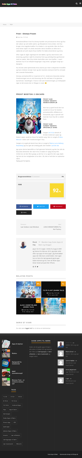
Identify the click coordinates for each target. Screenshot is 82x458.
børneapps (6, 414)
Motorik (19, 444)
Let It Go (51, 132)
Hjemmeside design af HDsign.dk (69, 454)
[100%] (6, 357)
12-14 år (6, 405)
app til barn (13, 409)
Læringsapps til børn (10, 439)
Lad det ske (55, 145)
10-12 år (14, 401)
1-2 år (5, 396)
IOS (15, 422)
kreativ (5, 435)
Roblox (14, 353)
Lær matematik (8, 444)
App (4, 409)
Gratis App (6, 422)
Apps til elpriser (17, 344)
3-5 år (13, 396)
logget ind (28, 328)
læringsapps (42, 352)
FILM (26, 37)
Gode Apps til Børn (9, 418)
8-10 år (5, 401)
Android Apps (16, 405)
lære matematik (43, 354)
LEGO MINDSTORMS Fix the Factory (52, 227)
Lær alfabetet (15, 435)
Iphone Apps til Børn (9, 431)
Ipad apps (6, 427)
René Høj (19, 37)
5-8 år (20, 396)
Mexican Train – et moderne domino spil (18, 381)
